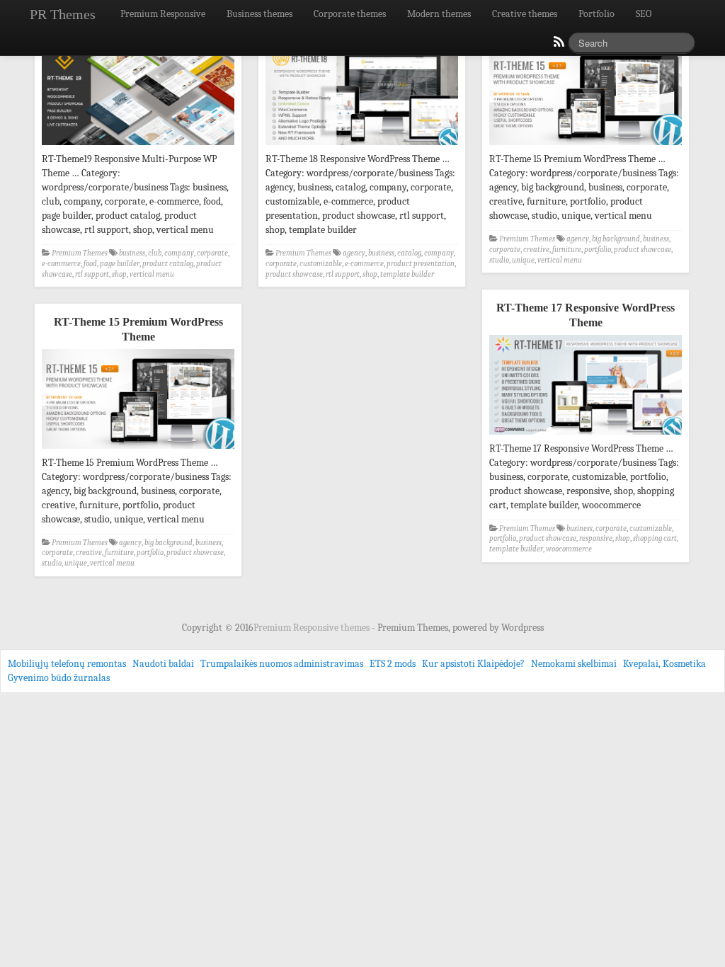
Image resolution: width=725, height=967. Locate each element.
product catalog (167, 263)
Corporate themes (350, 14)
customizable (320, 263)
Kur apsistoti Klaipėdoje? (473, 664)
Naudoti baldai (163, 664)
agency (354, 253)
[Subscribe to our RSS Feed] (558, 45)
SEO (643, 14)
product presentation (421, 263)
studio (499, 260)
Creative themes (524, 14)
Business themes (259, 14)
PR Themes (63, 14)
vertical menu (152, 274)
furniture (566, 249)
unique (523, 260)
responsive (595, 538)
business (132, 253)
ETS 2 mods (393, 664)
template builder (407, 274)
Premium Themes (80, 253)
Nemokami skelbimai (574, 664)
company (179, 253)
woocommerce (569, 549)
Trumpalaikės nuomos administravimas (281, 664)
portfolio (597, 249)
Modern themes (439, 14)
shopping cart (655, 538)
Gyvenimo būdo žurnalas (59, 678)
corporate (212, 253)
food (90, 263)
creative (536, 249)
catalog (409, 253)
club (154, 253)
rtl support (92, 274)
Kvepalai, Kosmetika (664, 664)
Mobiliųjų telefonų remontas (67, 664)
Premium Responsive (162, 14)
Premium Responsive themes (312, 628)
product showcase (294, 274)
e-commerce (61, 263)
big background (616, 239)
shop (119, 274)
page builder (119, 263)
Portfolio (596, 14)
